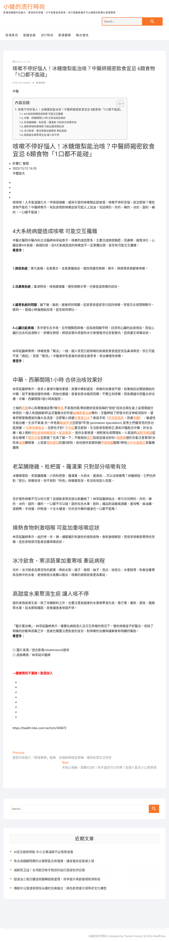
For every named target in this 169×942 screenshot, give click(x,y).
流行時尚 (47, 35)
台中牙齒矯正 (136, 443)
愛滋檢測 (65, 433)
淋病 (22, 443)
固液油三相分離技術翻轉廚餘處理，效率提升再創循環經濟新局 (57, 879)
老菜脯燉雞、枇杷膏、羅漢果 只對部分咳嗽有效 (50, 122)
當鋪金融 (29, 35)
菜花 (90, 438)
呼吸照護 (107, 443)
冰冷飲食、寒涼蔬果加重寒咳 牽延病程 (45, 130)
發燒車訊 (11, 35)
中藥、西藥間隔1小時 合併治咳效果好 (45, 118)
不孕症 (69, 428)
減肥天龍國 (144, 433)
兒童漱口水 (82, 418)
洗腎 (25, 408)
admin (26, 83)
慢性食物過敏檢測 (43, 433)
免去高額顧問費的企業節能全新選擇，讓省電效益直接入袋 (54, 861)
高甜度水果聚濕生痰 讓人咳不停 (41, 135)
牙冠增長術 (116, 418)
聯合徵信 (82, 35)
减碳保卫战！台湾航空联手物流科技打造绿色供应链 (49, 870)
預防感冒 (53, 443)
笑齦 (136, 418)
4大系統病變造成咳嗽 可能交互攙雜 (43, 114)
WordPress (159, 936)
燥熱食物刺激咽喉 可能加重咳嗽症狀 (44, 126)
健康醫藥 (64, 35)
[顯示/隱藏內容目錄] (118, 103)
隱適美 (121, 438)
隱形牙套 (34, 438)
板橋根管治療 (82, 413)
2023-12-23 (22, 62)
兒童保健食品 (35, 428)
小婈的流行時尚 (24, 7)
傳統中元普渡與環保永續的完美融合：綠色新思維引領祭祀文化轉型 (60, 888)
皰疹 (60, 408)
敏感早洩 (66, 423)
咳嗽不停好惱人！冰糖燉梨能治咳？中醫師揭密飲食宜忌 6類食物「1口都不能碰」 (70, 109)
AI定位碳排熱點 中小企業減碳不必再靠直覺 (43, 852)
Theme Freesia (133, 936)
